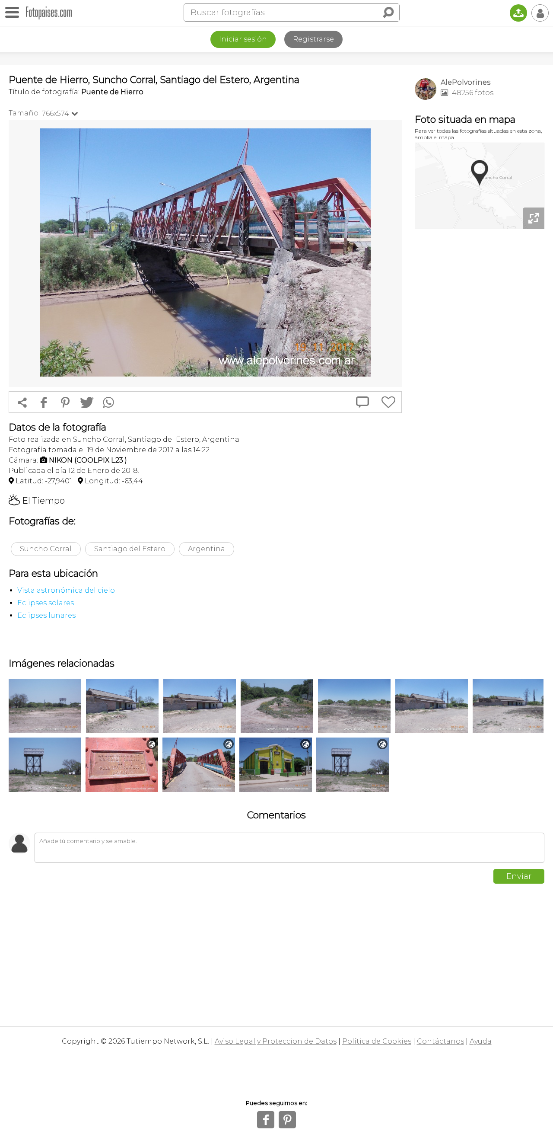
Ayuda (481, 1041)
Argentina (206, 549)
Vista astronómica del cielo (66, 590)
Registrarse (313, 39)
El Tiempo (37, 500)
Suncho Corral (46, 549)
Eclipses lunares (46, 615)
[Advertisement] (479, 367)
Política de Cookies (376, 1041)
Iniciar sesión (243, 39)
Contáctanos (440, 1041)
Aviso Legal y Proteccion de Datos (276, 1041)
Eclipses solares (45, 603)
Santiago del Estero (129, 549)
